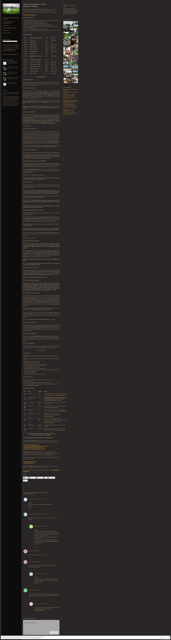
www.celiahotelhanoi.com (60, 395)
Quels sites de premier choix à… (13, 68)
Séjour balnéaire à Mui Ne (29, 463)
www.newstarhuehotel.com (61, 411)
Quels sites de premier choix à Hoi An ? (70, 89)
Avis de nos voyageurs (7, 32)
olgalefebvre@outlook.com (39, 610)
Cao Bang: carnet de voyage (68, 107)
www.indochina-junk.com (49, 397)
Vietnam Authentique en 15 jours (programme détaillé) (9, 22)
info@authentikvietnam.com (52, 541)
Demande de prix (6, 25)
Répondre (31, 522)
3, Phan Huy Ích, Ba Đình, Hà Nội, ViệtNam (10, 46)
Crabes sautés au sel (67, 112)
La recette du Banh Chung (68, 97)
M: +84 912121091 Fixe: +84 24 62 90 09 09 (11, 48)
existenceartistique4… (11, 66)
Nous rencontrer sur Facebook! (10, 54)
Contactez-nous (6, 30)
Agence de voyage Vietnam (8, 92)
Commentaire (54, 632)
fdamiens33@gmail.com (53, 595)
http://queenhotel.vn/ (53, 407)
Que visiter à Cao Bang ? (67, 114)
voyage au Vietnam (6, 102)
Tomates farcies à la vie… (12, 83)
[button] (68, 25)
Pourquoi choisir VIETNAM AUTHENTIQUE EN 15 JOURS (11, 18)
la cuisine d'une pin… (11, 82)
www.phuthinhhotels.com (49, 416)
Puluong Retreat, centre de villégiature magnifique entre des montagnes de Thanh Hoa (70, 101)
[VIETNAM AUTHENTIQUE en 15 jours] (11, 14)
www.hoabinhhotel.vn (61, 430)
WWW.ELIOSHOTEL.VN (48, 422)
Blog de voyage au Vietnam (8, 96)
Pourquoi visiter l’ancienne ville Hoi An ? (70, 92)
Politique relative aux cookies (35, 637)
